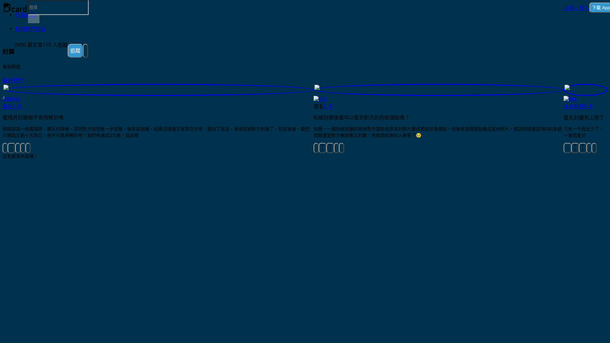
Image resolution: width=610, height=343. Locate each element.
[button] (576, 7)
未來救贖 (574, 107)
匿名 (8, 107)
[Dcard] (15, 7)
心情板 (320, 99)
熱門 (18, 80)
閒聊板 (570, 99)
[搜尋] (33, 19)
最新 (8, 80)
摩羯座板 (11, 99)
